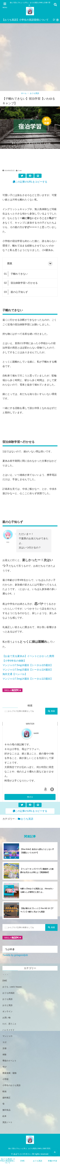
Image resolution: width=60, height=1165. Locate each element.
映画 (4, 1091)
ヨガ (4, 1042)
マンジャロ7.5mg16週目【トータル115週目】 (27, 665)
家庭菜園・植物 (9, 1073)
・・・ (5, 974)
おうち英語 (34, 93)
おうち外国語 (8, 993)
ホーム (24, 93)
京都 (4, 1048)
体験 (4, 1054)
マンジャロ (7, 1036)
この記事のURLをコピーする (31, 181)
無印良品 (6, 1110)
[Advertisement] (30, 59)
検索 (53, 711)
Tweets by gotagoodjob (15, 955)
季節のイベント (9, 1061)
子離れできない (19, 274)
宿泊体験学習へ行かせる (24, 283)
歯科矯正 (6, 1097)
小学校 (5, 1079)
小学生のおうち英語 (11, 1085)
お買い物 (6, 1017)
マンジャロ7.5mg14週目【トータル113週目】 (27, 678)
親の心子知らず (19, 292)
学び (4, 1067)
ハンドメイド (8, 1030)
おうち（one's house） (12, 987)
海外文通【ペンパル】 (14, 674)
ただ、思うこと (9, 1024)
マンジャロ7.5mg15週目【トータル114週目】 (27, 669)
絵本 (4, 1116)
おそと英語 (7, 1005)
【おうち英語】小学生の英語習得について (25, 19)
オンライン (7, 1011)
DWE (4, 980)
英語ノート (7, 1122)
